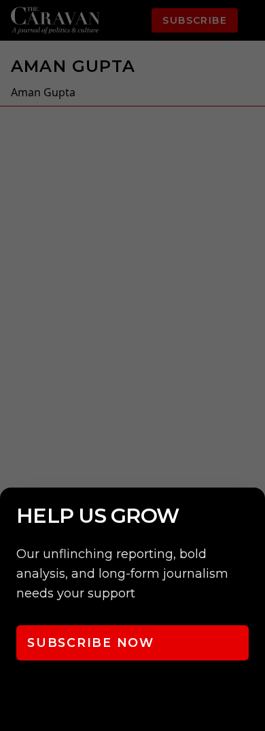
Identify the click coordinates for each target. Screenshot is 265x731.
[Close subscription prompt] (251, 516)
